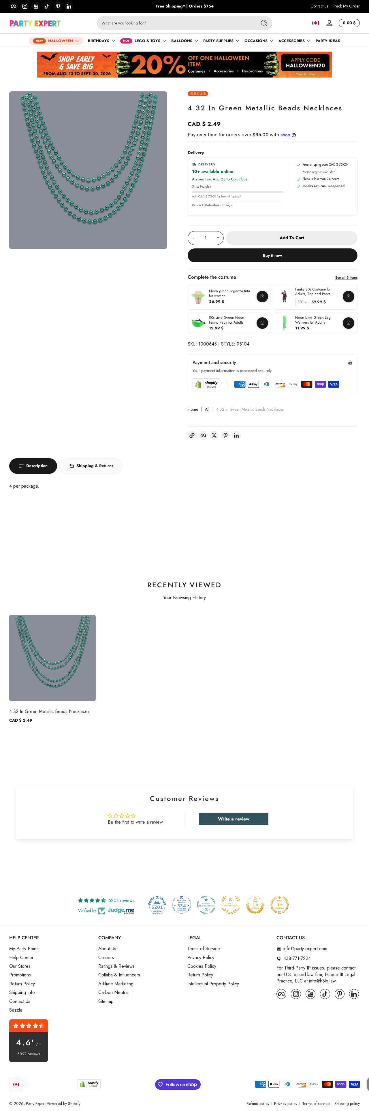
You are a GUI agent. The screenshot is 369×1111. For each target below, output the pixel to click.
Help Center (21, 958)
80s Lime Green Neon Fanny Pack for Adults (226, 320)
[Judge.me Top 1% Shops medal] (255, 905)
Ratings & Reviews (116, 966)
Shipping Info (22, 993)
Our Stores (20, 966)
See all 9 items (346, 277)
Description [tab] (37, 466)
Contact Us (19, 1001)
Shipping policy (347, 1103)
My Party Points (24, 949)
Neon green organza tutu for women (229, 293)
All (207, 409)
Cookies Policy (201, 966)
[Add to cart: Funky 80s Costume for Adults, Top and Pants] (348, 296)
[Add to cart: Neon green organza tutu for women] (262, 296)
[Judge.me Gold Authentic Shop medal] (230, 905)
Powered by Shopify (63, 1103)
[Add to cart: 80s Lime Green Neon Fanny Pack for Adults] (262, 323)
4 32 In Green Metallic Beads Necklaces (49, 711)
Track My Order (346, 6)
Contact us (319, 6)
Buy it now (272, 255)
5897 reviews (28, 1054)
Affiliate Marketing (115, 984)
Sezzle (15, 1010)
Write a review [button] (233, 819)
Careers (106, 958)
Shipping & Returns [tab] (94, 466)
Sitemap (106, 1001)
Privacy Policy (200, 958)
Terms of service (316, 1103)
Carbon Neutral (113, 993)
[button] (316, 23)
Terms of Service (203, 949)
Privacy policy (285, 1103)
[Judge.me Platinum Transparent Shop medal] (206, 905)
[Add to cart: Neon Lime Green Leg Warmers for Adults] (348, 323)
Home (193, 409)
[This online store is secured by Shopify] (206, 384)
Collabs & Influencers (119, 975)
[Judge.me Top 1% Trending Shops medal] (279, 905)
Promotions (20, 975)
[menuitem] (51, 949)
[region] (184, 6)
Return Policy (22, 984)
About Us (107, 949)
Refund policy (257, 1103)
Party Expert (36, 1103)
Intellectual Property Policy (213, 984)
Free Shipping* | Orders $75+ (185, 6)
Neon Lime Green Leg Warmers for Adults (313, 320)
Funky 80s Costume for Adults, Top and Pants (313, 292)
